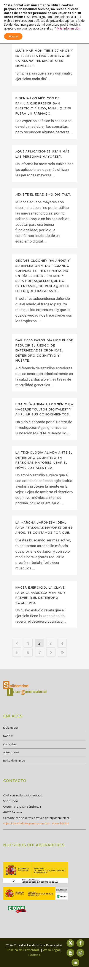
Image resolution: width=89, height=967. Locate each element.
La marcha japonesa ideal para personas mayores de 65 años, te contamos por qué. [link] (43, 527)
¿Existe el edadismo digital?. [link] (43, 194)
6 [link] (28, 652)
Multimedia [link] (10, 727)
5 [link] (17, 652)
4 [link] (62, 643)
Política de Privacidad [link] (23, 950)
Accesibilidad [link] (60, 823)
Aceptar (13, 36)
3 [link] (50, 643)
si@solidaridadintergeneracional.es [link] (26, 823)
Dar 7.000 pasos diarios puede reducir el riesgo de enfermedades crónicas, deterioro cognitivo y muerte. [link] (44, 350)
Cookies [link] (34, 955)
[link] (16, 643)
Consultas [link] (9, 744)
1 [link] (28, 643)
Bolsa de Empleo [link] (14, 760)
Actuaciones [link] (11, 752)
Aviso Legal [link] (51, 950)
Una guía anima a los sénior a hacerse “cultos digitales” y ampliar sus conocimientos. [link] (44, 409)
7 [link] (39, 652)
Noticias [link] (8, 736)
